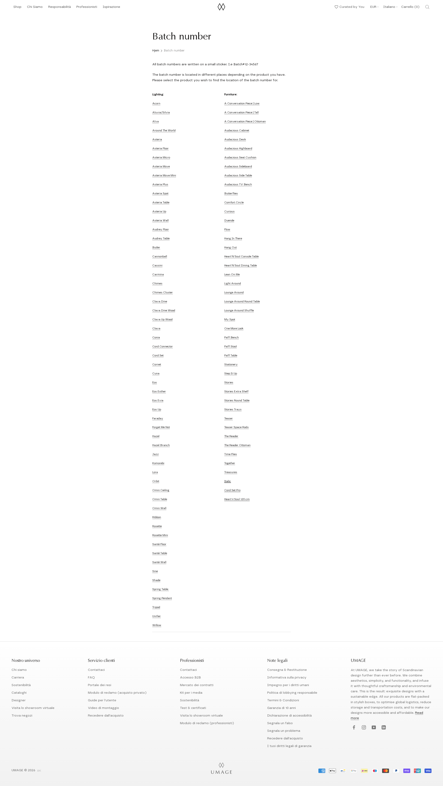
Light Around (232, 283)
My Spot (229, 319)
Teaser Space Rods (236, 427)
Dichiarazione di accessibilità (289, 715)
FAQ (91, 677)
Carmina (158, 274)
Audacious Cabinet (236, 130)
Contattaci (96, 670)
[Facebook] (353, 727)
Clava (156, 328)
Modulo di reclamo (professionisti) (207, 723)
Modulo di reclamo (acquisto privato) (117, 692)
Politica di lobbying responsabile (292, 692)
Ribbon (156, 517)
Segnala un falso (280, 723)
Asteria (157, 139)
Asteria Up (159, 211)
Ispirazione (111, 8)
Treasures (230, 472)
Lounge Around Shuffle (239, 310)
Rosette (157, 526)
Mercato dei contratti (196, 685)
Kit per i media (191, 692)
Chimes (157, 283)
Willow (156, 625)
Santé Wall (159, 562)
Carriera (18, 677)
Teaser (228, 418)
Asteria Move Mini (164, 175)
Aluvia (156, 112)
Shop (17, 8)
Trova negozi (22, 715)
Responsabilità (59, 8)
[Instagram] (363, 727)
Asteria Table (160, 202)
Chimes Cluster (162, 292)
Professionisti (86, 7)
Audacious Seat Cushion (240, 157)
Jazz (155, 454)
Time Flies (230, 454)
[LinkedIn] (383, 727)
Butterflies (231, 193)
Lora (155, 472)
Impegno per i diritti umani (288, 685)
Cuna (155, 373)
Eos (154, 382)
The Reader (231, 436)
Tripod (156, 607)
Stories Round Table (236, 400)
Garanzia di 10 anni (281, 708)
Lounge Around (234, 292)
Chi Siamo (35, 8)
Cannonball (159, 256)
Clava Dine (159, 301)
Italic (227, 481)
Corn (155, 364)
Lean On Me (232, 274)
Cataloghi (19, 692)
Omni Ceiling (160, 490)
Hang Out (230, 247)
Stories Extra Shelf (236, 391)
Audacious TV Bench (238, 184)
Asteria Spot (160, 193)
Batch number (174, 50)
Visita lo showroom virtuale (33, 708)
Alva (155, 121)
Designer (19, 700)
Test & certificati (193, 708)
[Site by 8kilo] (39, 771)
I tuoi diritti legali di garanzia (289, 746)
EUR (373, 7)
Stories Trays (233, 409)
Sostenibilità (21, 685)
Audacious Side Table (238, 175)
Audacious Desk (235, 139)
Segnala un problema (283, 730)
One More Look (233, 328)
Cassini (157, 265)
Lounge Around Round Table (242, 301)
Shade (156, 580)
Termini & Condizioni (283, 700)
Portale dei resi (99, 685)
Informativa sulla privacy (286, 677)
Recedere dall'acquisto (106, 715)
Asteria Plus (160, 184)
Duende (229, 220)
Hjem (155, 50)
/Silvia (165, 112)
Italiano (389, 7)
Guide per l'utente (102, 700)
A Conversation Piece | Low (242, 103)
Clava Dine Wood (163, 310)
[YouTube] (373, 727)
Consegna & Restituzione (287, 670)
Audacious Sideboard (238, 166)
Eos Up (156, 409)
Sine (155, 571)
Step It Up (230, 373)
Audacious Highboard (238, 148)
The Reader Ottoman (237, 445)
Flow (227, 229)
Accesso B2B (190, 677)
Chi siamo (19, 670)
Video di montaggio (103, 708)
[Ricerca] (427, 7)
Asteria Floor (160, 148)
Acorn (156, 103)
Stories (228, 382)
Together (229, 463)
